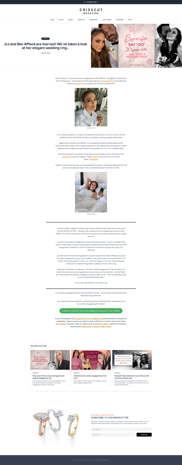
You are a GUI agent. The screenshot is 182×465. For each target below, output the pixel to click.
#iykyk (95, 157)
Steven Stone (80, 83)
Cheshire (97, 326)
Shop (130, 20)
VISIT (90, 2)
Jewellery (81, 20)
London (108, 326)
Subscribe (119, 20)
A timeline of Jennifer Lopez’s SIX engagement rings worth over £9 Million (91, 311)
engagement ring (108, 81)
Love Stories (106, 20)
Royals (61, 20)
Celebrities (93, 20)
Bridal (71, 20)
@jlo (94, 128)
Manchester (87, 326)
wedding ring (67, 157)
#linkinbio (93, 159)
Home (52, 20)
